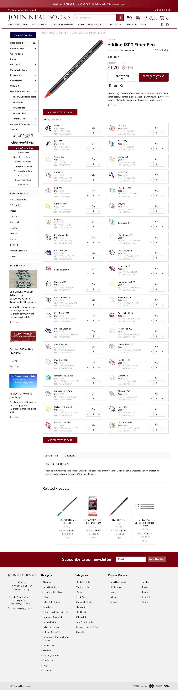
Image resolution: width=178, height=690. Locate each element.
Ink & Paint (15, 64)
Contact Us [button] (23, 184)
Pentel (13, 239)
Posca (13, 210)
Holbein (13, 233)
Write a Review (161, 50)
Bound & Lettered (51, 587)
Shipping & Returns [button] (23, 161)
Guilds (45, 597)
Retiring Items (20, 118)
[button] (23, 136)
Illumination (16, 75)
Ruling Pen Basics (51, 627)
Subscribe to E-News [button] (23, 171)
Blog (144, 24)
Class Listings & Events (91, 24)
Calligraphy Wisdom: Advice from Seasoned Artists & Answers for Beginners (23, 297)
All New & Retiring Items (24, 96)
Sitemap (47, 670)
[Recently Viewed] (130, 18)
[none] (73, 68)
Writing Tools (16, 54)
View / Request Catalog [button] (23, 157)
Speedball (14, 222)
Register (153, 19)
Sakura (13, 216)
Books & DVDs (39, 24)
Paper (13, 59)
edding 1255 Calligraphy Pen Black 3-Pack (144, 523)
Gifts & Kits (16, 86)
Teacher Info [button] (23, 175)
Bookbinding (16, 80)
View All (14, 256)
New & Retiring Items (20, 91)
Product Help (49, 645)
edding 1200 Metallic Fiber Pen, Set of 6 (93, 521)
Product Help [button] (23, 152)
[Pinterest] (121, 85)
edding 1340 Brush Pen (118, 521)
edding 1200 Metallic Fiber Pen (67, 521)
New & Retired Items (62, 24)
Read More (112, 105)
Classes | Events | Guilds (21, 124)
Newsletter (48, 607)
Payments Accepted (52, 617)
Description (51, 455)
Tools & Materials (17, 24)
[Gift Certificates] (138, 18)
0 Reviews (70, 455)
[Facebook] (162, 24)
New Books (18, 102)
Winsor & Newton (18, 250)
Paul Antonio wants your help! (20, 395)
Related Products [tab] (56, 488)
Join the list (157, 559)
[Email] (115, 85)
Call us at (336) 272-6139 (23, 608)
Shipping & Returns (52, 655)
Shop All (14, 129)
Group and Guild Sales (52, 592)
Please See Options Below (153, 77)
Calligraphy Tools (18, 70)
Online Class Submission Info (56, 612)
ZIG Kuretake (16, 205)
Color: (52, 119)
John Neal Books (18, 199)
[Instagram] (167, 24)
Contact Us (115, 24)
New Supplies (19, 113)
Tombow (14, 227)
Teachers (47, 650)
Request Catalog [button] (23, 34)
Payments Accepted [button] (23, 166)
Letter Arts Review (51, 602)
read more (14, 322)
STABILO (14, 245)
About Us (131, 24)
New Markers (19, 107)
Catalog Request (50, 632)
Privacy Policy (49, 622)
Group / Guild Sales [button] (23, 180)
